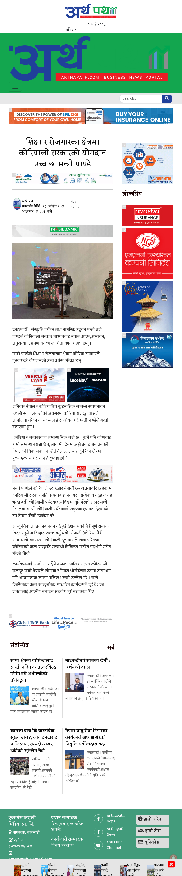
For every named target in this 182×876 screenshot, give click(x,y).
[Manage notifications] (173, 858)
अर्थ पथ (27, 202)
